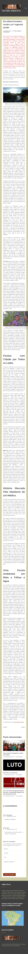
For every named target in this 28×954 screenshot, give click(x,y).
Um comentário (19, 756)
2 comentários (6, 32)
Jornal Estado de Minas (19, 722)
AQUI (19, 945)
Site (5, 857)
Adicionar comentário (9, 861)
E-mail (6, 853)
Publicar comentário (9, 874)
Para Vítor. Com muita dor (10, 772)
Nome (6, 849)
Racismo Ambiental (17, 31)
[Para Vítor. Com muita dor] (14, 765)
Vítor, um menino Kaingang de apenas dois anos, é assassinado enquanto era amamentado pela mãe (13, 792)
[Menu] (25, 8)
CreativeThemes (6, 952)
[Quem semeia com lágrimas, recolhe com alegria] (14, 745)
